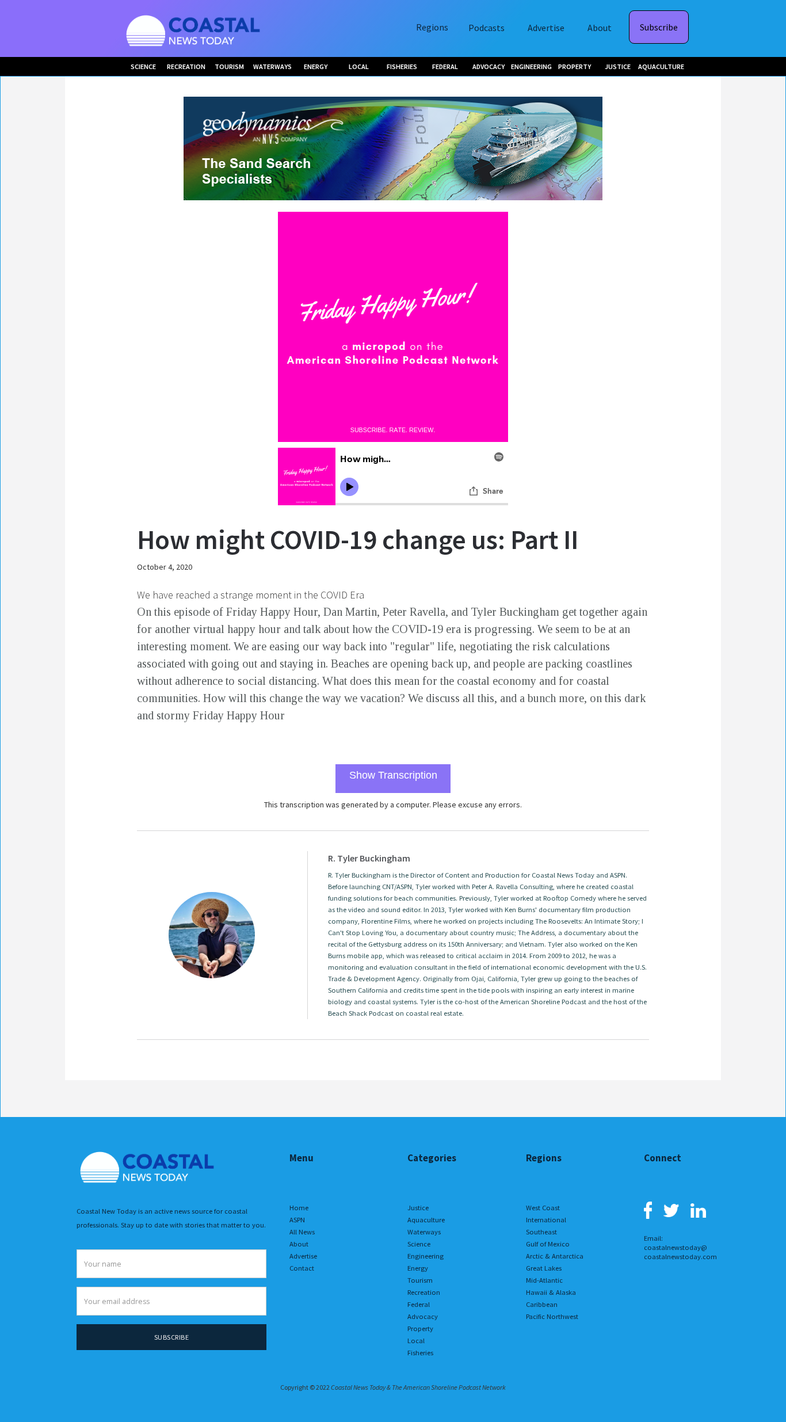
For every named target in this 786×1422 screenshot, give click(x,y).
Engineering (425, 1256)
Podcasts (486, 27)
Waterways (424, 1231)
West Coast (543, 1207)
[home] (194, 28)
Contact (301, 1268)
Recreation (423, 1292)
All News (302, 1231)
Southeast (541, 1231)
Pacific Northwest (552, 1316)
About (599, 27)
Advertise (546, 27)
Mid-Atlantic (544, 1280)
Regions (432, 27)
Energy (417, 1268)
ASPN (297, 1219)
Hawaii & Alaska (551, 1292)
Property (420, 1328)
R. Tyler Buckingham (369, 858)
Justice (418, 1207)
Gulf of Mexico (548, 1244)
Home (298, 1207)
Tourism (420, 1280)
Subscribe (659, 27)
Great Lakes (544, 1268)
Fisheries (420, 1352)
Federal (418, 1304)
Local (416, 1340)
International (546, 1219)
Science (418, 1244)
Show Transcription (393, 775)
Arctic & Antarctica (554, 1256)
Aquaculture (426, 1219)
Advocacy (422, 1316)
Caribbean (542, 1304)
